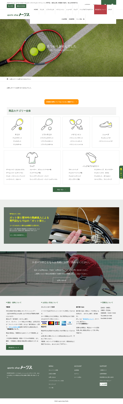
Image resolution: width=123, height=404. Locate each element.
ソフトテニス (50, 9)
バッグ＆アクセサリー (86, 9)
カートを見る (77, 377)
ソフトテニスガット (47, 141)
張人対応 (11, 6)
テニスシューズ (105, 138)
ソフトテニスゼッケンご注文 (56, 380)
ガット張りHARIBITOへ (17, 235)
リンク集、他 (80, 19)
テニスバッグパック (75, 176)
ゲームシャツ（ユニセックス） (15, 169)
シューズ (69, 9)
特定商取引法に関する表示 (107, 377)
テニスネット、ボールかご (102, 176)
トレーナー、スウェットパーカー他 (40, 169)
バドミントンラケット (76, 138)
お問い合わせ (61, 280)
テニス (42, 9)
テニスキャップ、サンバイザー (103, 169)
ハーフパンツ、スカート (13, 179)
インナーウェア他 (35, 172)
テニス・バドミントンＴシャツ (15, 176)
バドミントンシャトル (76, 144)
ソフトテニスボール (47, 144)
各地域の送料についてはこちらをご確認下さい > (61, 102)
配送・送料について (14, 302)
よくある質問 (103, 384)
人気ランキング (121, 172)
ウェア (76, 9)
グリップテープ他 (74, 179)
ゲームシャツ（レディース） (15, 172)
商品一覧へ (60, 189)
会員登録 (76, 370)
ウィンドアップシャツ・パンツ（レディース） (44, 179)
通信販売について (100, 9)
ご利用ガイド (103, 370)
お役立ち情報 (52, 373)
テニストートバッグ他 (75, 172)
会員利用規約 (103, 373)
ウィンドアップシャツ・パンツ (39, 176)
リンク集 (51, 387)
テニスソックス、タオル (101, 172)
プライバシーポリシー (105, 380)
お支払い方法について (50, 302)
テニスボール (17, 144)
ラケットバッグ (73, 169)
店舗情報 (71, 19)
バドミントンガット (76, 141)
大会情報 (64, 19)
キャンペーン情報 (53, 370)
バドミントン (60, 9)
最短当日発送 (21, 6)
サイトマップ (52, 384)
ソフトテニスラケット (47, 138)
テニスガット (17, 141)
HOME (36, 9)
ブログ (110, 9)
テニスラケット (17, 138)
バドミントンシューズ (105, 141)
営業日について (107, 302)
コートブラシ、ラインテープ (103, 179)
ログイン (76, 373)
